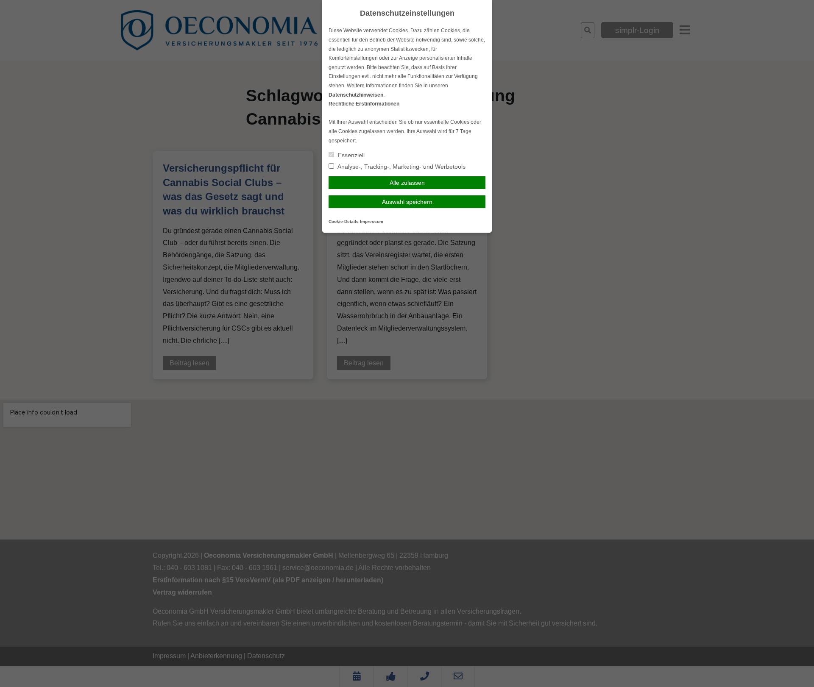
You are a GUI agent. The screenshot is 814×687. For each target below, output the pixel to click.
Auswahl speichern (407, 201)
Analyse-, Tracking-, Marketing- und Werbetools (401, 166)
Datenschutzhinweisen (356, 95)
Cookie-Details (344, 221)
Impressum (371, 221)
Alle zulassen (407, 182)
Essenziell (350, 155)
